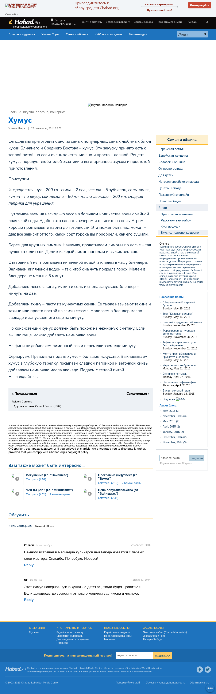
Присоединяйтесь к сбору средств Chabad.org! (97, 5)
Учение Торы (50, 34)
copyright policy (78, 452)
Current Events (43, 406)
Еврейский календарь (69, 635)
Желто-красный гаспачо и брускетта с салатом (179, 355)
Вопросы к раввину (118, 22)
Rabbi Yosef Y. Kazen (77, 671)
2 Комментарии (131, 483)
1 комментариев (60, 494)
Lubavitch (83, 668)
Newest (40, 526)
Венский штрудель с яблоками (182, 322)
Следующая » (138, 393)
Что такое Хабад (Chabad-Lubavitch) (165, 632)
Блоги (13, 112)
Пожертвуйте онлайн (170, 22)
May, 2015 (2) (171, 421)
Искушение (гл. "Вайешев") (47, 475)
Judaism (111, 671)
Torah (103, 671)
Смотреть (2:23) (36, 494)
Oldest (50, 526)
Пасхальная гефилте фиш (179, 382)
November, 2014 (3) (174, 442)
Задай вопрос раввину (70, 632)
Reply (29, 565)
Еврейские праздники (117, 632)
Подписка (169, 399)
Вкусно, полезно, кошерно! (44, 112)
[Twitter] (208, 669)
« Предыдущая (24, 393)
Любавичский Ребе (154, 635)
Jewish (124, 671)
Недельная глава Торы (118, 635)
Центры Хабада (152, 639)
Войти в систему (91, 22)
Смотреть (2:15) (108, 483)
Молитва (109, 639)
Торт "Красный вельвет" (178, 313)
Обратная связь (199, 682)
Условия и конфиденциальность (165, 682)
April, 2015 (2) (171, 426)
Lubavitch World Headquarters (146, 668)
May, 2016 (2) (171, 410)
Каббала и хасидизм (108, 34)
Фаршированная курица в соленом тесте (179, 332)
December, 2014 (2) (174, 437)
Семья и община (77, 34)
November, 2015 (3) (174, 416)
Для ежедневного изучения (73, 639)
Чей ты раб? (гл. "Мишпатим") (49, 490)
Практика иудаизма (21, 34)
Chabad (73, 668)
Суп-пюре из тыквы (175, 373)
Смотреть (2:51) (36, 479)
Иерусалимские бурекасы (179, 365)
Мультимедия (138, 34)
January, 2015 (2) (173, 431)
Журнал (34, 632)
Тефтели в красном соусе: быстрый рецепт (180, 344)
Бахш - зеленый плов (176, 390)
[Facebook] (200, 669)
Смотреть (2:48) (108, 498)
